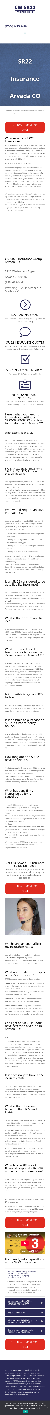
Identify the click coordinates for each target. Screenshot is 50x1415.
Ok (26, 1411)
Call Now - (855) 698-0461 (25, 127)
